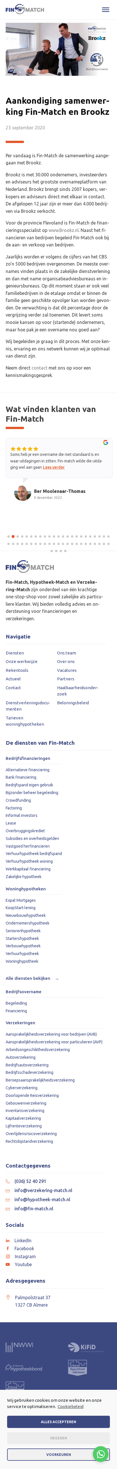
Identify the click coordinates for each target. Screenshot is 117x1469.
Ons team (66, 652)
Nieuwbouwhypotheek (26, 915)
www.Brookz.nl (64, 230)
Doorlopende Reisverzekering (32, 1095)
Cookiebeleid (70, 1406)
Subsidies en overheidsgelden (32, 838)
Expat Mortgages (21, 900)
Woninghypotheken (26, 889)
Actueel (13, 678)
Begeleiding (16, 1003)
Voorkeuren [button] (58, 1454)
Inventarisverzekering (25, 1110)
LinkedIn (23, 1240)
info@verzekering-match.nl (43, 1190)
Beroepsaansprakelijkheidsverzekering (40, 1080)
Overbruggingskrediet (25, 831)
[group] (59, 474)
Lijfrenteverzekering (24, 1126)
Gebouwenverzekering (26, 1103)
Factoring (14, 808)
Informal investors (21, 815)
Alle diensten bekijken (32, 978)
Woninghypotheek (22, 961)
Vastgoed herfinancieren (28, 846)
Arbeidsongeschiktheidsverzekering (38, 1049)
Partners (65, 678)
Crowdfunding (18, 800)
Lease (11, 823)
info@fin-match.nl (33, 1208)
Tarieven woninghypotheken (25, 721)
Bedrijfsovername (23, 991)
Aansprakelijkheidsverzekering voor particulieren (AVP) (54, 1042)
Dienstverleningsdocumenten (28, 706)
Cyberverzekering (21, 1088)
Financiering (16, 1011)
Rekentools (17, 670)
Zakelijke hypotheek (23, 876)
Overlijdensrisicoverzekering (31, 1133)
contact (39, 367)
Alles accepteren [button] (58, 1422)
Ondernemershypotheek (27, 923)
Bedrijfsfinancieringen (28, 758)
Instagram (25, 1256)
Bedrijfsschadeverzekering (29, 1072)
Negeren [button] (58, 1438)
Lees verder (54, 467)
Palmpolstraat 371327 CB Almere (33, 1301)
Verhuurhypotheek (22, 953)
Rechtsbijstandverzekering (29, 1141)
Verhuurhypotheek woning (29, 861)
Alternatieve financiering (27, 770)
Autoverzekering (20, 1057)
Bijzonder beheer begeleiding (32, 792)
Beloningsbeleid (73, 702)
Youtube (23, 1264)
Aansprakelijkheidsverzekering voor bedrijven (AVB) (51, 1034)
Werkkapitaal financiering (28, 869)
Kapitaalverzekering (23, 1118)
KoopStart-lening (20, 907)
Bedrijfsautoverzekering (27, 1065)
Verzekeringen (20, 1023)
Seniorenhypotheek (23, 931)
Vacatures (67, 670)
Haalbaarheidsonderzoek (78, 691)
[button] (8, 536)
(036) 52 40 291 (30, 1181)
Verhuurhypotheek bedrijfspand (34, 853)
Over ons (66, 661)
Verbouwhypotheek (23, 946)
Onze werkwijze (21, 661)
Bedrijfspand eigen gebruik (29, 785)
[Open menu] (105, 9)
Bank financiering (21, 777)
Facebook (24, 1248)
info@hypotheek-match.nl (42, 1199)
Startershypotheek (22, 938)
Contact (13, 687)
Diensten (15, 652)
